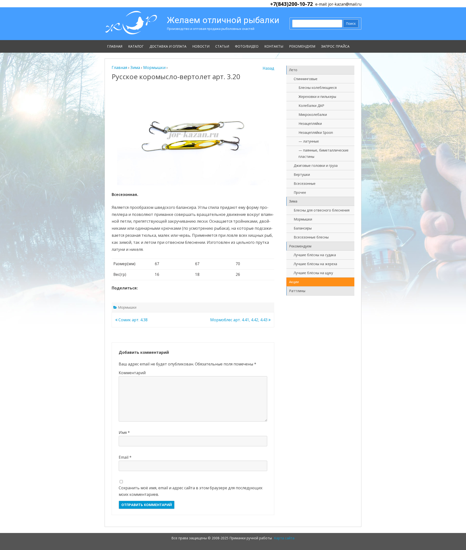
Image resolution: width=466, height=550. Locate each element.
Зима (293, 201)
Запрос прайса (335, 46)
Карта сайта (284, 538)
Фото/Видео (246, 46)
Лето (293, 70)
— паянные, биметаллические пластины (324, 153)
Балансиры (303, 228)
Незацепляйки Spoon (316, 132)
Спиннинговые (305, 78)
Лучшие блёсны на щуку (313, 273)
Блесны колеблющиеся (318, 87)
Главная (114, 46)
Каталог (136, 46)
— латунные (309, 141)
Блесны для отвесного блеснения (322, 210)
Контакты (273, 46)
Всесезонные (305, 183)
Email (125, 457)
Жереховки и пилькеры (317, 96)
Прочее (300, 192)
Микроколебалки (313, 114)
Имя (124, 432)
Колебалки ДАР (311, 105)
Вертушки (302, 174)
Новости (200, 46)
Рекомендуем (302, 46)
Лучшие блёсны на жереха (315, 264)
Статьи (222, 46)
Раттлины (297, 290)
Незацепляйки (310, 123)
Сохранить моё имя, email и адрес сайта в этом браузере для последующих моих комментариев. (190, 491)
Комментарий (132, 372)
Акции (294, 281)
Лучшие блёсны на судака (315, 255)
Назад (268, 68)
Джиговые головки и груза (316, 165)
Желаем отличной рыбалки (223, 20)
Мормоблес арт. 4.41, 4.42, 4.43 (239, 319)
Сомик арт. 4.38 (132, 319)
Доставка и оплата (168, 46)
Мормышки (127, 307)
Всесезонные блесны (311, 237)
